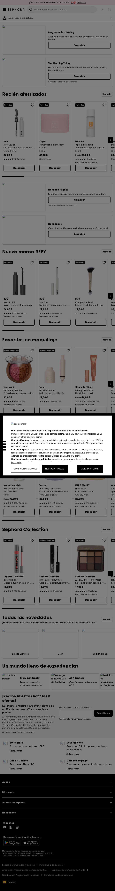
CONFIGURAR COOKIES (25, 469)
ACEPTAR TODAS (89, 469)
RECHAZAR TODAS (54, 469)
